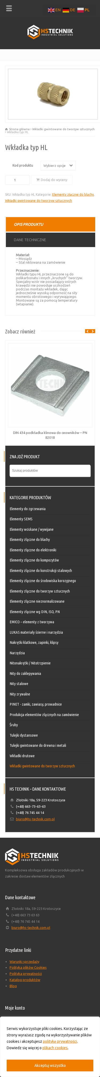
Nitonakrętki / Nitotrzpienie (30, 663)
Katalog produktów (25, 980)
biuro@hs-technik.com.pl (35, 819)
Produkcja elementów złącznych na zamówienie (44, 714)
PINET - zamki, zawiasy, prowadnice (36, 704)
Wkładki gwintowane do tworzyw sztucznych (63, 129)
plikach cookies (55, 1048)
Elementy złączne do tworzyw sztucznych (40, 591)
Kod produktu (23, 165)
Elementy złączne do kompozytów (34, 560)
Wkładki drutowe (22, 755)
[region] (50, 1047)
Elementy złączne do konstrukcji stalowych (41, 570)
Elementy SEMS (21, 519)
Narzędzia (17, 653)
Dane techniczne (30, 240)
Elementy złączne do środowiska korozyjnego (43, 580)
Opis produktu (28, 224)
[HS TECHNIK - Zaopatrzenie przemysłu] (50, 38)
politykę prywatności (60, 1041)
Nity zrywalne (20, 694)
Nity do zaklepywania (25, 673)
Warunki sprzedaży (24, 961)
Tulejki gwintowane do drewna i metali (38, 745)
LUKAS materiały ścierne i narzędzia (36, 632)
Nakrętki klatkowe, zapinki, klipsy (34, 642)
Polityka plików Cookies (28, 967)
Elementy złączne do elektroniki (33, 550)
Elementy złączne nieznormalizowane (37, 601)
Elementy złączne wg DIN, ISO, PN (35, 611)
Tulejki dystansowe (24, 735)
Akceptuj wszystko (50, 1065)
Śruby (14, 724)
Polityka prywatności (26, 973)
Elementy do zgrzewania (28, 508)
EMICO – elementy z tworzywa (32, 622)
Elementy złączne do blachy (73, 194)
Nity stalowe (19, 683)
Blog (13, 986)
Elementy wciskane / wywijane (32, 529)
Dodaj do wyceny (54, 180)
